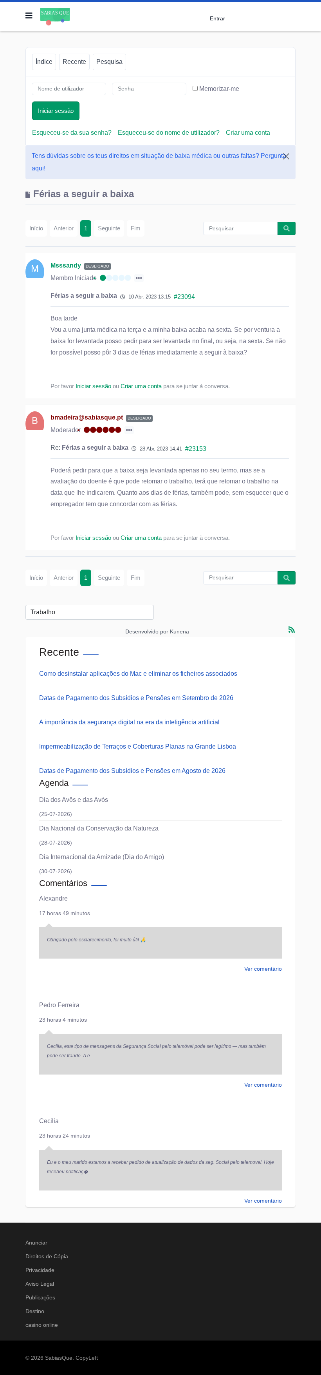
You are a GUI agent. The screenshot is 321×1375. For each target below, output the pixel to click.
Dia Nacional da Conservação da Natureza (99, 828)
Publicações (40, 1297)
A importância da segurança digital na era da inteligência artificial (129, 722)
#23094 (184, 296)
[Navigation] (28, 16)
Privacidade (39, 1270)
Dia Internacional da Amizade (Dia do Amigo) (101, 857)
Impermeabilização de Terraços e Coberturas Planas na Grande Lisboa (137, 746)
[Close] (286, 156)
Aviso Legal (39, 1284)
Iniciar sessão (56, 110)
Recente (74, 61)
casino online (41, 1325)
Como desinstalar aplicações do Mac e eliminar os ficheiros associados (138, 673)
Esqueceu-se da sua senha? (72, 132)
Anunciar (36, 1242)
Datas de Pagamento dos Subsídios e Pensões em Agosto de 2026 (132, 770)
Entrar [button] (217, 18)
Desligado (97, 266)
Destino (34, 1311)
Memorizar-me (219, 88)
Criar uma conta (248, 132)
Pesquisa (109, 61)
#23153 (195, 448)
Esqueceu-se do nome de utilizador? (169, 132)
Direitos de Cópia (46, 1256)
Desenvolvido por (146, 631)
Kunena (179, 631)
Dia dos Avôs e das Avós (73, 799)
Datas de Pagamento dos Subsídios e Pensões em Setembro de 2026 (136, 698)
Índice (44, 61)
